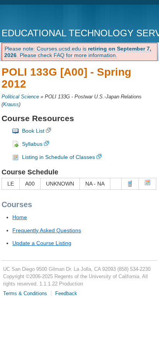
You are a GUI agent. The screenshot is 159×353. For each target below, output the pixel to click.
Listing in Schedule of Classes (58, 157)
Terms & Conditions (25, 293)
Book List (33, 131)
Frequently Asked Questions (46, 230)
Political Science (20, 97)
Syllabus (32, 144)
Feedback (66, 293)
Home (19, 217)
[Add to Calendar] (147, 184)
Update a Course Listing (41, 243)
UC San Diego (46, 17)
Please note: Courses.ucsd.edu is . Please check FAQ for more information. (77, 52)
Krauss (11, 104)
